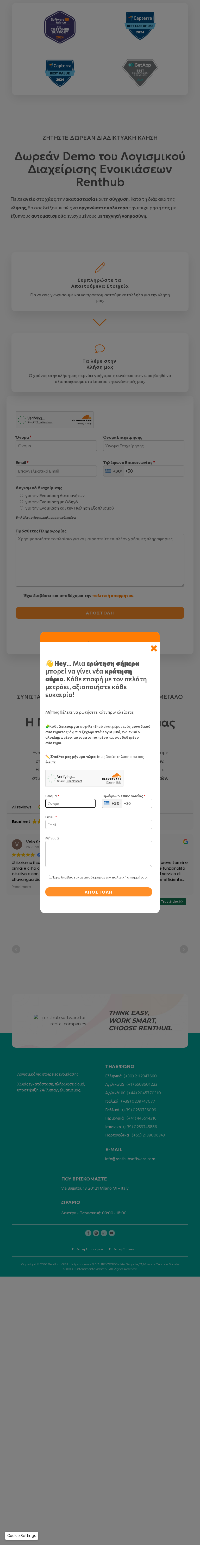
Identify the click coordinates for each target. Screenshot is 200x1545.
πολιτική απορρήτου (129, 877)
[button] (21, 1536)
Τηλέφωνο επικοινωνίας (124, 796)
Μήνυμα (52, 838)
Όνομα (52, 796)
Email (51, 817)
